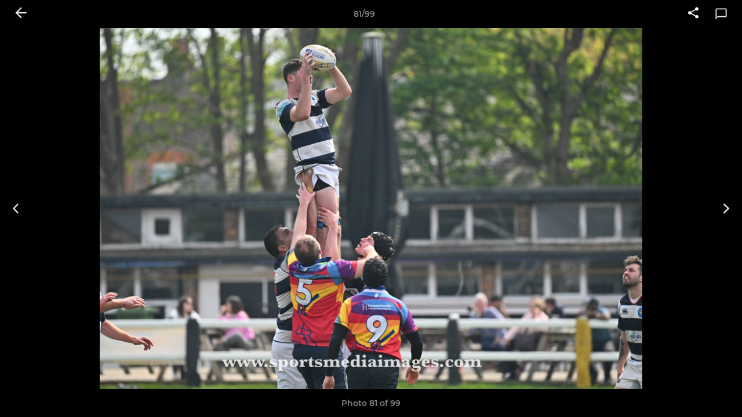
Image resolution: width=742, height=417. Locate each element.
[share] (693, 14)
